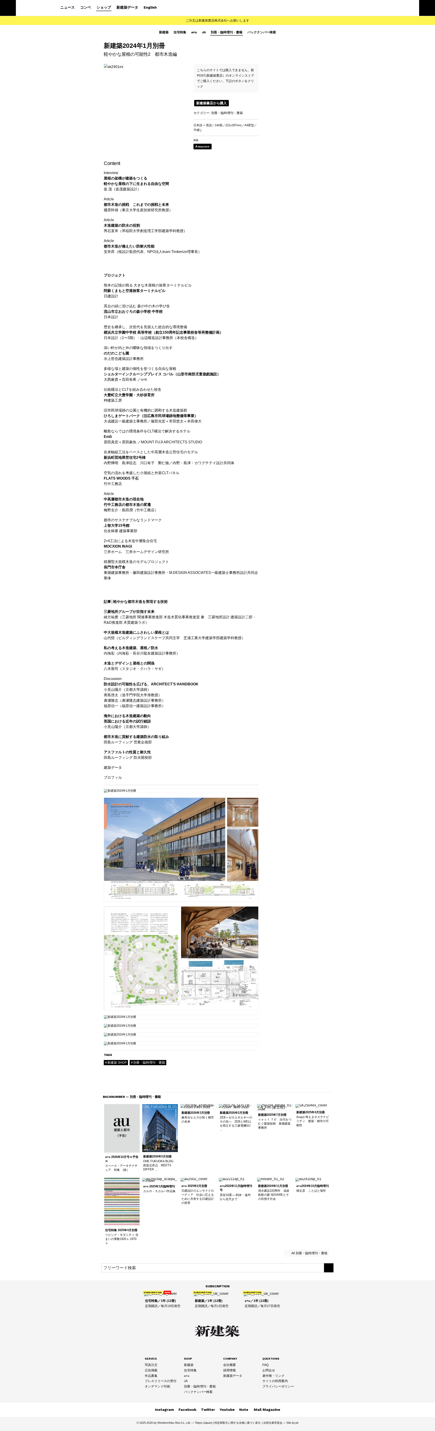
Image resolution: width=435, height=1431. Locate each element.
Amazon (202, 146)
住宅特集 (180, 32)
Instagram (164, 1409)
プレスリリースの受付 (160, 1381)
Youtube (227, 1409)
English (150, 7)
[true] (329, 1267)
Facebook (187, 1409)
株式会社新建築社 (34, 8)
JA (204, 32)
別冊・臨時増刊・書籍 (226, 32)
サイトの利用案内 (275, 1381)
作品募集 (151, 1376)
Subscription (217, 1286)
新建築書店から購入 (211, 103)
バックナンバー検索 (261, 32)
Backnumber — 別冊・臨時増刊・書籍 (132, 1097)
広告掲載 (151, 1370)
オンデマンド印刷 (157, 1386)
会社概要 (229, 1365)
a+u (194, 32)
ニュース (67, 7)
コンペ (85, 7)
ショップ (104, 7)
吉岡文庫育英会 (272, 1422)
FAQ (265, 1365)
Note (243, 1409)
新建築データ (127, 7)
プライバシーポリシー (278, 1386)
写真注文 (151, 1365)
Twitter (208, 1409)
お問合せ (268, 1370)
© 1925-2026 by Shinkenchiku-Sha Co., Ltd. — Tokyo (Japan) (174, 1422)
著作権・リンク (273, 1376)
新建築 (164, 32)
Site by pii (292, 1422)
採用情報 (229, 1370)
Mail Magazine (267, 1409)
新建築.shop (117, 1062)
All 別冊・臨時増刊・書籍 (309, 1253)
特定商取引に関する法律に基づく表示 (237, 1422)
